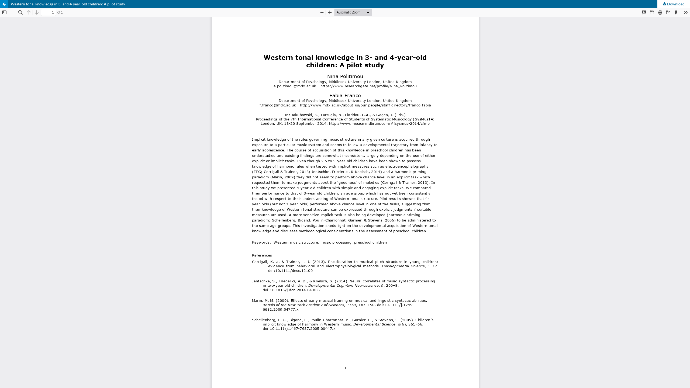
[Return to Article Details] (4, 4)
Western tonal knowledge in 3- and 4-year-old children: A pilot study (68, 4)
